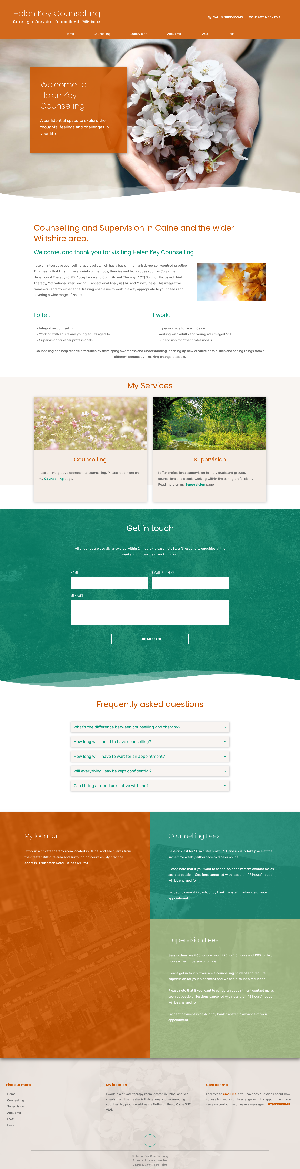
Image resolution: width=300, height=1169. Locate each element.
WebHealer (159, 1160)
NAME (75, 572)
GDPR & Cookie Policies (150, 1165)
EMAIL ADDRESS (163, 572)
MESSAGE (77, 595)
